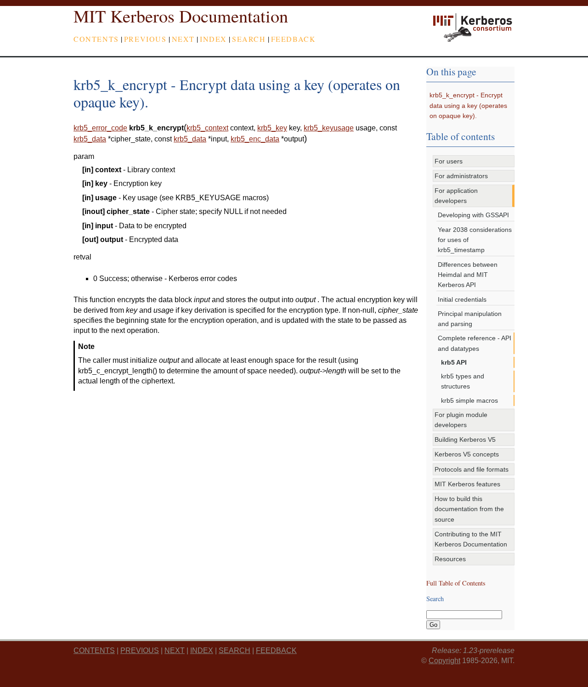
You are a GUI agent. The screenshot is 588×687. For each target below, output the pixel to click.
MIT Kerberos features (467, 484)
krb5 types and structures (462, 381)
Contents (96, 39)
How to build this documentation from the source (469, 509)
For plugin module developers (461, 419)
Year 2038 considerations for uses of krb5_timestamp (475, 240)
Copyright (444, 660)
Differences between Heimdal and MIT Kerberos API (468, 275)
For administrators (461, 176)
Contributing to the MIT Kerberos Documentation (471, 539)
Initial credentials (462, 299)
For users (449, 161)
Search (249, 39)
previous (145, 39)
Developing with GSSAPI (473, 215)
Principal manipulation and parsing (470, 318)
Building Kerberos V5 (465, 439)
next (183, 39)
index (213, 39)
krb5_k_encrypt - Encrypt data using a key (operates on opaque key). (468, 105)
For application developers (456, 195)
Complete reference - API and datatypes (474, 343)
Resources (450, 559)
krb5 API (454, 362)
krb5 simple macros (469, 400)
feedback (293, 39)
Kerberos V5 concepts (467, 454)
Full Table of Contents (456, 583)
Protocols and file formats (472, 469)
